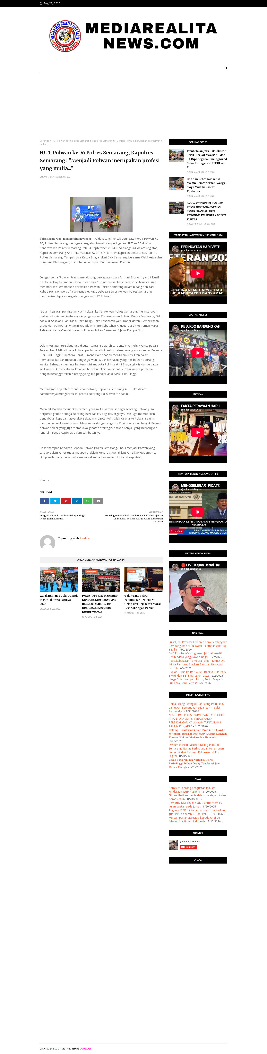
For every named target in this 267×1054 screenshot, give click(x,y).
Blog (56, 1048)
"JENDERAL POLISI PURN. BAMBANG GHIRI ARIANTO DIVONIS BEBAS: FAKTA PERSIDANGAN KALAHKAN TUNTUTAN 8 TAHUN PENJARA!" (196, 720)
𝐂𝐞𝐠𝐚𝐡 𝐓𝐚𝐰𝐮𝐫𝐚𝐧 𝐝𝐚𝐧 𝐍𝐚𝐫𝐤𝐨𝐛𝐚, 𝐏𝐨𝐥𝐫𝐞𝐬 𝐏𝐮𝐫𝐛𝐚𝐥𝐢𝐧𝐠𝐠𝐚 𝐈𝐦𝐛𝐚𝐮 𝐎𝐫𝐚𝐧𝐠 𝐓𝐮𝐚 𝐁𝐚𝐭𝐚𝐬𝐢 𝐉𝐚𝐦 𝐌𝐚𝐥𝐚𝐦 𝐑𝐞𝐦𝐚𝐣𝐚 (194, 763)
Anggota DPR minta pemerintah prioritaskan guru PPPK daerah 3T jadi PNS (197, 812)
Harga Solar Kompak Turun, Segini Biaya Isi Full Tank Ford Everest (196, 681)
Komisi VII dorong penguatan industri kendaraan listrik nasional (192, 789)
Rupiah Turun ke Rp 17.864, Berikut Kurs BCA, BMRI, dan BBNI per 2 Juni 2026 (198, 673)
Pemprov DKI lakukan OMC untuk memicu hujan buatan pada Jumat (195, 804)
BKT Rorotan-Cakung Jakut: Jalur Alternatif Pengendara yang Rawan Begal (195, 655)
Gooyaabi (85, 1048)
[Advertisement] (133, 109)
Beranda (44, 140)
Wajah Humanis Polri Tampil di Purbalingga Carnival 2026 (59, 600)
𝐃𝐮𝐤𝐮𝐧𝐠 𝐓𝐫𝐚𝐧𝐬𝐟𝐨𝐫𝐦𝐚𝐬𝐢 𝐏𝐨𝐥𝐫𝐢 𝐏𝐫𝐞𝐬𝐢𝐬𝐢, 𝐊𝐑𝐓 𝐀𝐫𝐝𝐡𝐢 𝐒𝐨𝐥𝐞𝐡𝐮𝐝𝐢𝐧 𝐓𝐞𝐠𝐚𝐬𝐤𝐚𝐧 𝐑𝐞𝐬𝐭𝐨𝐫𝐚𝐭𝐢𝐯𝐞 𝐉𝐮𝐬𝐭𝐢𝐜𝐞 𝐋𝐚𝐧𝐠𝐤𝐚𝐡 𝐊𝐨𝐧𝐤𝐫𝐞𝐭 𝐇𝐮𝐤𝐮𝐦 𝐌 (198, 733)
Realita (84, 538)
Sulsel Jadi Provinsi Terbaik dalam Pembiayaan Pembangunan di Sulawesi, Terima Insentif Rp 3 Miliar (198, 645)
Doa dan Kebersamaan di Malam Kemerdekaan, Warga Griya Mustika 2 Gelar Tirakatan (206, 185)
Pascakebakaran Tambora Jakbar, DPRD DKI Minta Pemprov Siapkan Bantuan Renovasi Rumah (197, 664)
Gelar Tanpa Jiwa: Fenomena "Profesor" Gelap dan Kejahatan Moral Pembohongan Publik (142, 602)
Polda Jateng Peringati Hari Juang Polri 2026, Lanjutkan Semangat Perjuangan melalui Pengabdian (197, 707)
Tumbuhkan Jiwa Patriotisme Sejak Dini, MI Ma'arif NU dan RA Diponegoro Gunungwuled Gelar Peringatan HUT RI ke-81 (207, 159)
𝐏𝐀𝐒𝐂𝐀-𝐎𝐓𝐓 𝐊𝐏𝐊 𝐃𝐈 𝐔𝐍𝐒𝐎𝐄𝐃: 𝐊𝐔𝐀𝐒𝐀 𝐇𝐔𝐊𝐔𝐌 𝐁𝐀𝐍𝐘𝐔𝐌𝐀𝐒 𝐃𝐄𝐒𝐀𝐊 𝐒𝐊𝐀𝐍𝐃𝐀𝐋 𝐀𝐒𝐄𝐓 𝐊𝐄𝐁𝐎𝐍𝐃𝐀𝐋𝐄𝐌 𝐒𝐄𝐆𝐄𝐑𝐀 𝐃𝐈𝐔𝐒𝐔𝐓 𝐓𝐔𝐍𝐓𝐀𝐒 (100, 604)
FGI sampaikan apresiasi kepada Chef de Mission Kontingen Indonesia (194, 819)
